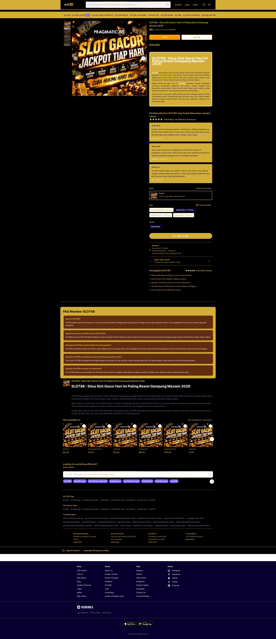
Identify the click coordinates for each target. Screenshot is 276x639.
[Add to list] (84, 426)
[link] (67, 481)
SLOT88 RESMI (167, 15)
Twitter (175, 578)
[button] (67, 24)
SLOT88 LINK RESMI (138, 15)
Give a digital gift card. (173, 253)
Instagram (176, 570)
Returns (139, 574)
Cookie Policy (106, 613)
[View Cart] (209, 4)
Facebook (176, 574)
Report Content (73, 550)
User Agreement (82, 613)
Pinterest (175, 585)
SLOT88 (67, 15)
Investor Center (111, 574)
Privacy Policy (95, 613)
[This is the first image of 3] (75, 58)
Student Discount (84, 585)
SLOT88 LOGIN (80, 15)
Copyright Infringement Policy (96, 550)
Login (79, 589)
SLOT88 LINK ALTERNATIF (102, 15)
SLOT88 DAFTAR (209, 15)
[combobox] (128, 5)
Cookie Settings (142, 596)
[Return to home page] (73, 4)
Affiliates (108, 581)
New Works (81, 578)
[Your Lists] (203, 4)
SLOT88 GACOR (121, 15)
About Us (109, 570)
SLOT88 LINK (153, 15)
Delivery (139, 570)
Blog (79, 581)
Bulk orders (81, 596)
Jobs (107, 589)
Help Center (141, 578)
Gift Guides (81, 570)
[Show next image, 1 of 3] (143, 58)
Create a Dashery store (114, 596)
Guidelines (140, 581)
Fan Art (80, 574)
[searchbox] (138, 474)
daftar (79, 592)
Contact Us (141, 592)
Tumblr (175, 582)
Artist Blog (109, 592)
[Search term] (167, 5)
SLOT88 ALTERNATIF (191, 15)
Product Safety (142, 585)
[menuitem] (67, 15)
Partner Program (111, 578)
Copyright (140, 589)
